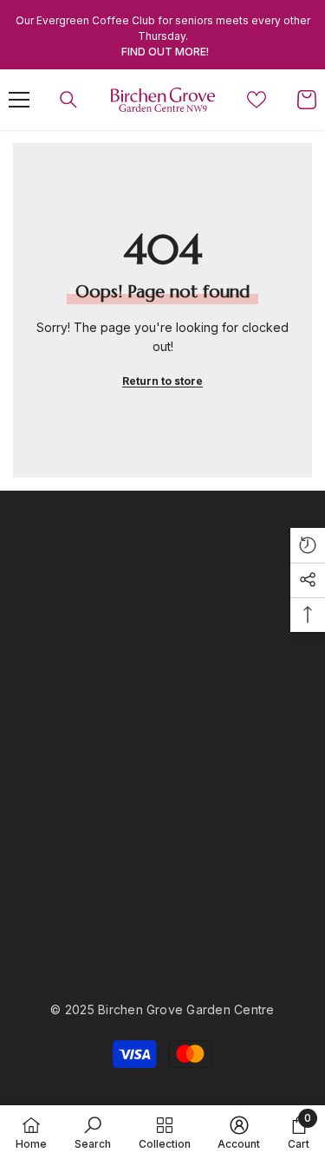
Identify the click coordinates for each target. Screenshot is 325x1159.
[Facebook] (25, 764)
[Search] (68, 99)
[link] (93, 1132)
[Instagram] (71, 764)
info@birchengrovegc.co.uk (128, 708)
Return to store (162, 380)
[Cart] (306, 99)
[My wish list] (256, 99)
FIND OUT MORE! (165, 51)
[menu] (19, 99)
